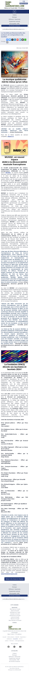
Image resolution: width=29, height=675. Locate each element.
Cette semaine (10, 637)
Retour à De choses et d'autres (14, 579)
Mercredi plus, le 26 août (15, 620)
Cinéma (14, 15)
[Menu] (14, 11)
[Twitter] (14, 647)
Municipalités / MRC (14, 23)
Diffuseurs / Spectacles (14, 19)
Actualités (15, 638)
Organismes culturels (14, 21)
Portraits (12, 640)
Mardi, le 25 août (15, 619)
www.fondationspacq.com (9, 574)
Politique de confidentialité (14, 669)
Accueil (4, 637)
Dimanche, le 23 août (15, 615)
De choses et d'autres (14, 25)
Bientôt (17, 637)
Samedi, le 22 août (15, 614)
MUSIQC (8, 172)
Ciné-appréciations (19, 640)
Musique (14, 17)
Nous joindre (14, 643)
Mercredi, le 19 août (15, 609)
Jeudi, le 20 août (15, 610)
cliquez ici (10, 136)
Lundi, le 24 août (15, 617)
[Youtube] (20, 646)
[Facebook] (9, 646)
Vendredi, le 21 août (15, 612)
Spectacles (14, 607)
